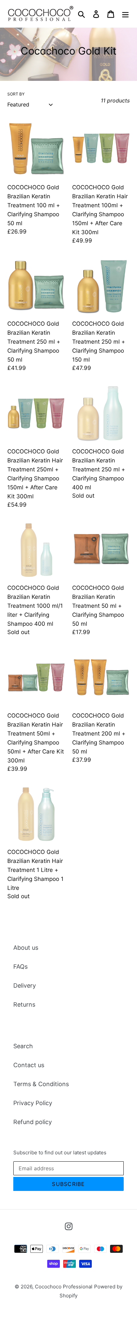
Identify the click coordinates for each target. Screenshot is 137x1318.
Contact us (28, 1065)
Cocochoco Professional (63, 1286)
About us (25, 947)
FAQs (20, 966)
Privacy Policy (32, 1102)
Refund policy (32, 1121)
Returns (24, 1004)
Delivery (24, 985)
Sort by (16, 93)
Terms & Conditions (41, 1083)
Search (23, 1046)
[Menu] (125, 13)
